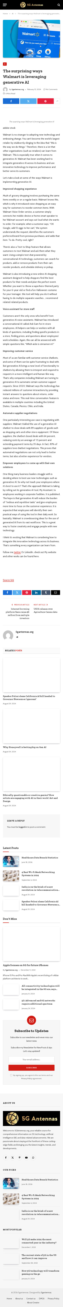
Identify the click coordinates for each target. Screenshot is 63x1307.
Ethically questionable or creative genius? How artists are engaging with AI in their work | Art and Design (30, 798)
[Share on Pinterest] (45, 101)
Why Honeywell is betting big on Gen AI (24, 747)
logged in (23, 827)
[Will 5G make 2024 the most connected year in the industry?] (11, 1243)
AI (5, 64)
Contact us (31, 1298)
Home (9, 1298)
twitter (17, 552)
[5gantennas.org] (31, 5)
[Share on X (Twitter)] (28, 101)
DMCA (41, 1298)
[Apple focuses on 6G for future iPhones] (31, 944)
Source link (8, 580)
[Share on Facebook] (11, 101)
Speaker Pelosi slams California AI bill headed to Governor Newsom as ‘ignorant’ (41, 904)
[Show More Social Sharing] (57, 101)
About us (19, 1298)
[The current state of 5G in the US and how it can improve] (11, 1258)
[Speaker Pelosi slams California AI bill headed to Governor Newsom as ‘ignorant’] (31, 675)
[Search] (58, 4)
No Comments (51, 89)
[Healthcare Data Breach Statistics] (11, 861)
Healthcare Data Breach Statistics (40, 857)
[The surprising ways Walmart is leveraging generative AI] (31, 39)
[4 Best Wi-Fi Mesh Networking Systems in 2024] (11, 875)
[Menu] (5, 4)
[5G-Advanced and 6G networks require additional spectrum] (11, 1004)
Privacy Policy (26, 1078)
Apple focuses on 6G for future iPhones (25, 965)
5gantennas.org (18, 89)
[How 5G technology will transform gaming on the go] (11, 1274)
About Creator (33, 1302)
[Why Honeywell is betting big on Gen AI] (31, 726)
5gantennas (46, 1292)
